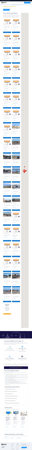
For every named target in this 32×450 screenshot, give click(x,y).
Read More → (7, 426)
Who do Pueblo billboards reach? (9, 393)
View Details (5, 44)
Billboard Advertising (15, 4)
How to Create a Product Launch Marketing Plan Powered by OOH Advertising (23, 418)
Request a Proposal (24, 447)
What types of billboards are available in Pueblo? (11, 398)
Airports (12, 446)
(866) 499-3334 (3, 0)
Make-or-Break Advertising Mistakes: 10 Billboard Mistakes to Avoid (16, 418)
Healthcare (17, 446)
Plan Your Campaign (8, 0)
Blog (22, 2)
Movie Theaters (13, 448)
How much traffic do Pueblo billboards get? (10, 400)
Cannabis (17, 447)
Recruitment (17, 448)
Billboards (12, 445)
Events (12, 447)
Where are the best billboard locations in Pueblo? (11, 391)
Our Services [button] (19, 2)
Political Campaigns (18, 445)
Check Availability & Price (7, 32)
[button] (23, 170)
